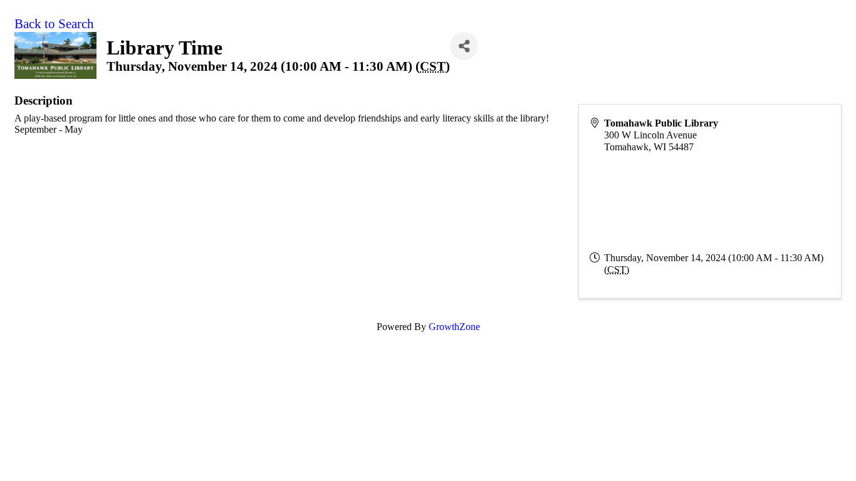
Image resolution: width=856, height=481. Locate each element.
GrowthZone (454, 326)
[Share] (464, 46)
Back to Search (54, 23)
